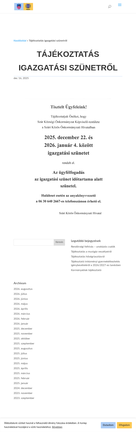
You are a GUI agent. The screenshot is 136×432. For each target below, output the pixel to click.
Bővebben (57, 427)
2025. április (21, 368)
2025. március (22, 373)
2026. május (21, 304)
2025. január (21, 383)
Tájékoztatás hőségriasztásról (88, 256)
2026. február (22, 318)
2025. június (21, 358)
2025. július (20, 353)
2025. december (23, 328)
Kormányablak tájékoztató (86, 270)
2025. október (22, 338)
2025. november (23, 333)
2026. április (21, 309)
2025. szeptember (24, 343)
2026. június (21, 299)
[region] (68, 425)
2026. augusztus (23, 289)
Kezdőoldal (20, 40)
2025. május (21, 363)
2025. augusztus (23, 348)
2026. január (21, 323)
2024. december (23, 388)
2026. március (22, 313)
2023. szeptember (24, 398)
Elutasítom (108, 425)
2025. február (22, 378)
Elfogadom (124, 425)
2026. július (20, 294)
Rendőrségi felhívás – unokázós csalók (93, 246)
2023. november (23, 393)
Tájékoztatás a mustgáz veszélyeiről (91, 251)
